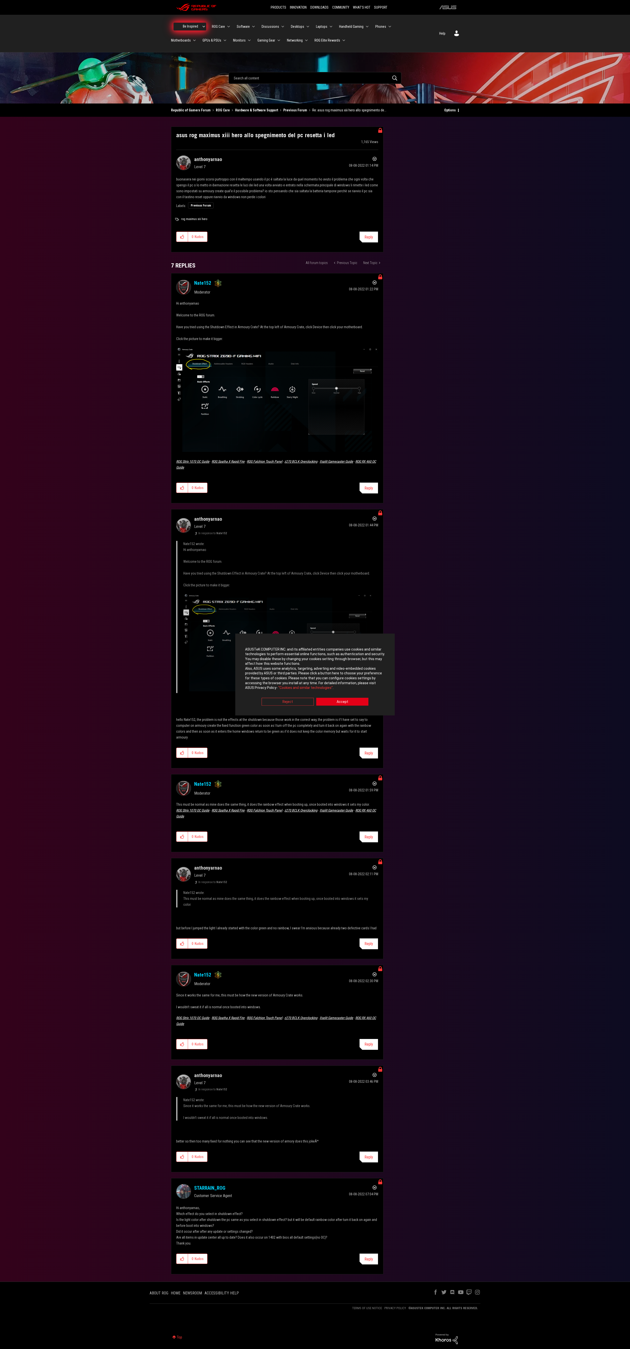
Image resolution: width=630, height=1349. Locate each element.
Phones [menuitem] (380, 27)
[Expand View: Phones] (389, 26)
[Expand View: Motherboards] (194, 40)
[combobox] (315, 78)
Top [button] (179, 1337)
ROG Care (223, 110)
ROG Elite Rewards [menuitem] (327, 40)
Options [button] (450, 110)
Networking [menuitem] (295, 40)
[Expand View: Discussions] (282, 26)
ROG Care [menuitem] (218, 27)
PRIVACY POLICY (395, 1308)
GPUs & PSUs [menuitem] (212, 40)
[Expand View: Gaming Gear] (278, 40)
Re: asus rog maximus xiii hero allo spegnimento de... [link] (349, 110)
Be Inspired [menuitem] (190, 26)
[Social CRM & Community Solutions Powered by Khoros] (447, 1339)
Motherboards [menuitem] (181, 40)
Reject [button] (288, 702)
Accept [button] (342, 702)
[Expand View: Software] (253, 26)
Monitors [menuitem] (239, 40)
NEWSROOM (192, 1293)
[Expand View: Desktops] (307, 26)
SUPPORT (380, 7)
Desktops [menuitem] (297, 27)
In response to (212, 533)
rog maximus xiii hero (194, 219)
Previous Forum (295, 110)
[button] (182, 237)
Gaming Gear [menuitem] (266, 40)
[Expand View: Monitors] (249, 40)
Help (442, 33)
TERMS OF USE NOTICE (367, 1308)
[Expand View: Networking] (306, 40)
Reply (368, 237)
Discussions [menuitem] (270, 27)
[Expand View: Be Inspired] (203, 27)
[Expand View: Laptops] (331, 26)
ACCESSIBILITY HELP (222, 1293)
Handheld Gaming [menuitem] (351, 27)
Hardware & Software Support (256, 110)
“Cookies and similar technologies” (305, 688)
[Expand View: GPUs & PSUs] (224, 40)
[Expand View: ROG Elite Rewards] (343, 40)
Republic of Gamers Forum (191, 110)
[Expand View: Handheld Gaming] (367, 26)
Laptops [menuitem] (321, 27)
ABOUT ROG (159, 1293)
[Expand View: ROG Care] (228, 26)
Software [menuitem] (243, 27)
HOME (175, 1293)
